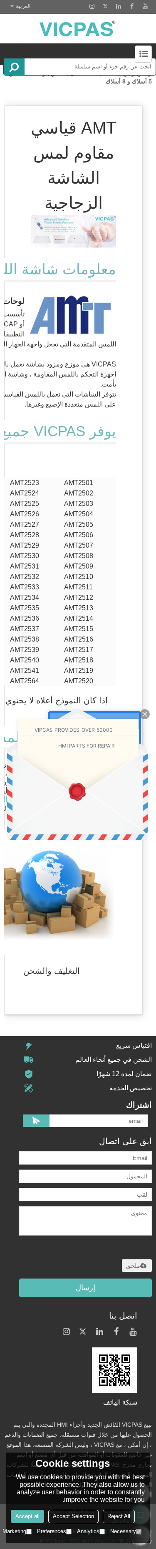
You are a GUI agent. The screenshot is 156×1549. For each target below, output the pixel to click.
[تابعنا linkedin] (118, 6)
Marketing (14, 1531)
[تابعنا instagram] (92, 6)
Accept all (27, 1516)
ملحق (133, 1265)
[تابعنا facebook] (132, 6)
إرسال (85, 1288)
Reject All (118, 1516)
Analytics (88, 1531)
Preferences (51, 1531)
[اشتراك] (36, 1120)
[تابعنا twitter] (105, 6)
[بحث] (14, 66)
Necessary (123, 1531)
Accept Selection (73, 1516)
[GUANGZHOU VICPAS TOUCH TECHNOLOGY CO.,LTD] (78, 28)
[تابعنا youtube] (145, 6)
